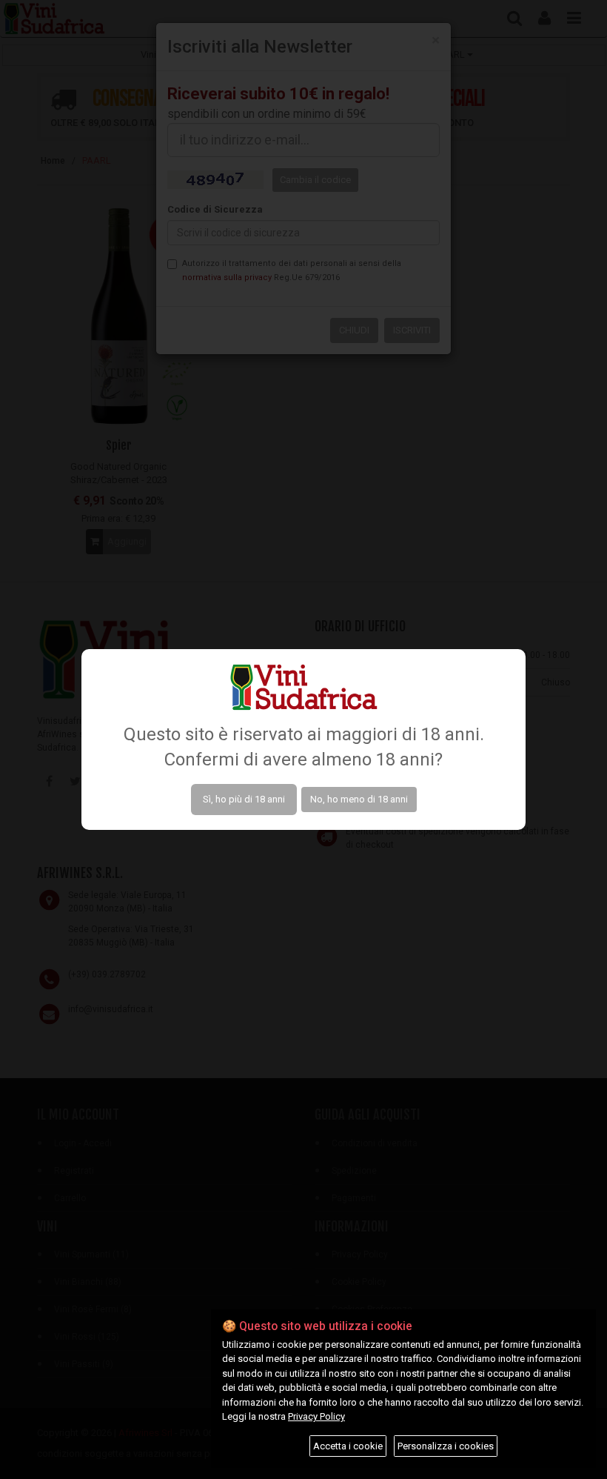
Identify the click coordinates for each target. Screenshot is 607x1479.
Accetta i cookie (348, 1446)
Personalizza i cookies (446, 1446)
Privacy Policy (316, 1416)
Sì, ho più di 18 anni (244, 799)
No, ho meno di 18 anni (359, 799)
